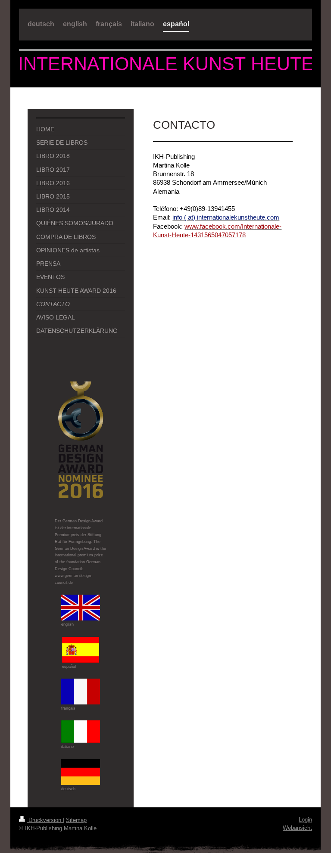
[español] (80, 650)
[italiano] (80, 731)
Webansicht (297, 828)
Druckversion (45, 820)
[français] (80, 691)
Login (305, 819)
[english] (80, 607)
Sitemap (76, 820)
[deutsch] (80, 772)
